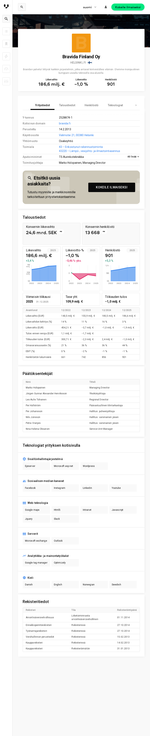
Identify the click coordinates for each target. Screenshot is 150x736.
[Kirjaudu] (106, 7)
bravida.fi (65, 123)
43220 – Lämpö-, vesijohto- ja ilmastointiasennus (89, 151)
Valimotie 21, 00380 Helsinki (76, 135)
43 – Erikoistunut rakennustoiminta (81, 146)
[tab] (42, 105)
